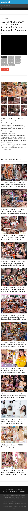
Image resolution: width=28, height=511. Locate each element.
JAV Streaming (9, 489)
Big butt (10, 125)
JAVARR (5, 2)
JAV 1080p (22, 491)
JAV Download (18, 489)
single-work (4, 138)
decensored (9, 142)
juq (16, 140)
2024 (2, 142)
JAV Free (5, 491)
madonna (13, 135)
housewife (21, 135)
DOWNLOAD (5, 69)
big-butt (11, 138)
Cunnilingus (17, 125)
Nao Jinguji (9, 131)
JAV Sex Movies (13, 491)
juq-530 (11, 140)
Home (2, 18)
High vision (13, 127)
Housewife (20, 127)
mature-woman (5, 137)
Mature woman (11, 128)
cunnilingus (14, 137)
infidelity (21, 137)
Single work (21, 128)
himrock (7, 135)
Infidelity (3, 128)
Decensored (4, 127)
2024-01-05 (22, 140)
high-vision (18, 138)
